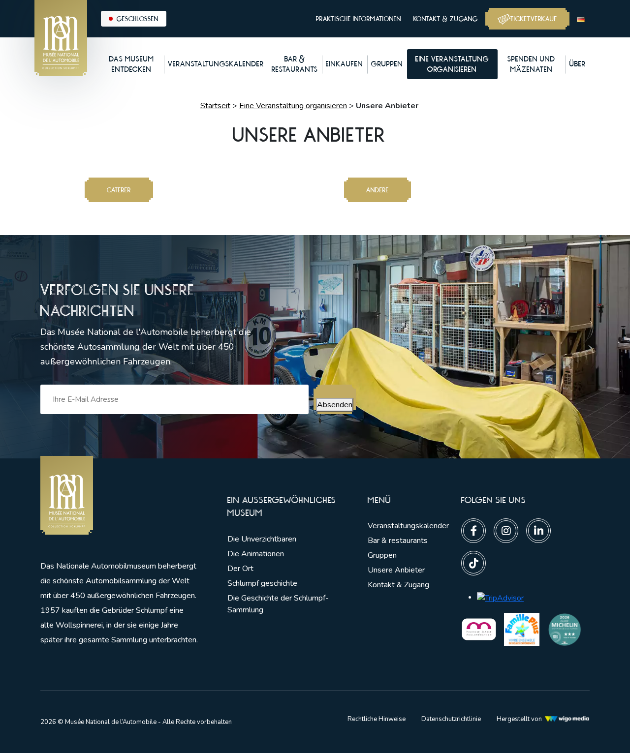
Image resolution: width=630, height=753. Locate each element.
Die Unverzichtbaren (261, 539)
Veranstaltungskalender (408, 525)
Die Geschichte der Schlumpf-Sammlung (278, 604)
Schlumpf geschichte (262, 583)
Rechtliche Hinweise (376, 719)
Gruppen (382, 555)
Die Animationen (255, 553)
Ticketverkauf (533, 18)
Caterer (119, 189)
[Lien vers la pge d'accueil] (119, 495)
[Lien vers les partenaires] (479, 628)
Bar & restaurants (398, 540)
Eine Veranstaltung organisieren (293, 105)
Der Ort (240, 568)
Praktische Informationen (358, 18)
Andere (377, 189)
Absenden (334, 404)
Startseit (215, 105)
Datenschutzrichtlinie (451, 719)
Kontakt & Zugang (445, 18)
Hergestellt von (519, 719)
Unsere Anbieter (396, 570)
